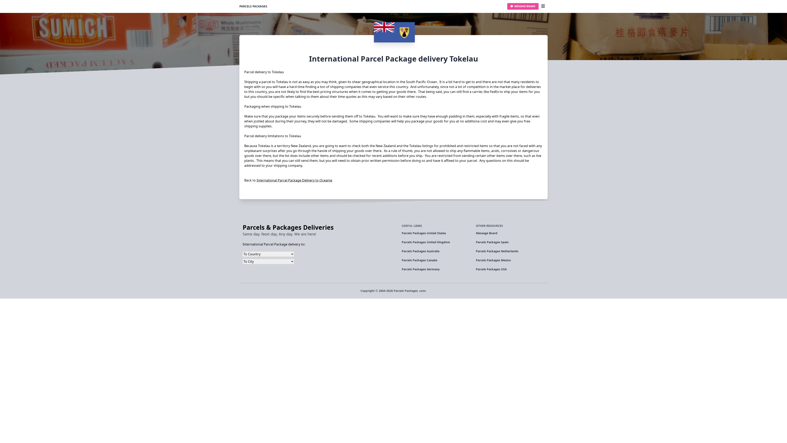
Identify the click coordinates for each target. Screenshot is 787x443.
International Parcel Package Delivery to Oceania (294, 180)
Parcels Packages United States (424, 233)
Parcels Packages (253, 6)
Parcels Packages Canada (419, 260)
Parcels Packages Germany (421, 269)
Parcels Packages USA (491, 269)
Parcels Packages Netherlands (497, 251)
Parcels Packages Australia (420, 251)
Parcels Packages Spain (492, 242)
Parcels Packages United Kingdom (426, 242)
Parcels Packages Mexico (493, 260)
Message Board (524, 6)
